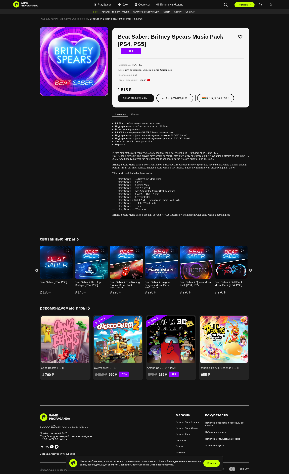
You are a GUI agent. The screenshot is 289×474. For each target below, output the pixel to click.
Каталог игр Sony (60, 18)
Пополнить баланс (171, 4)
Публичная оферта (215, 432)
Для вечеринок (80, 18)
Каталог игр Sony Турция (115, 11)
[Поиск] (225, 4)
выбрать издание (176, 98)
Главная (44, 18)
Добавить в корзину (135, 98)
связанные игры (57, 239)
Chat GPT (190, 11)
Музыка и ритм (151, 70)
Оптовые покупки (214, 445)
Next (250, 270)
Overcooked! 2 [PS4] (106, 368)
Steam (166, 11)
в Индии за (217, 98)
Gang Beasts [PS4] (52, 368)
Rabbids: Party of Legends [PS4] (219, 368)
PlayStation (105, 4)
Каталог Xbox (183, 434)
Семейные (166, 70)
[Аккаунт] (270, 5)
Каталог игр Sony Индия (146, 11)
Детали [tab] (135, 114)
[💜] (240, 36)
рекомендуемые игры (63, 308)
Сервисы (144, 4)
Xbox (125, 4)
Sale (95, 11)
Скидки (179, 446)
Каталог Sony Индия (187, 428)
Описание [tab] (120, 114)
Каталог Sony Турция (187, 422)
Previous (36, 270)
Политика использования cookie (222, 438)
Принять (211, 463)
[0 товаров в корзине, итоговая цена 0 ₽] (261, 4)
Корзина (180, 452)
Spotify (177, 11)
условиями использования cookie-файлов (149, 461)
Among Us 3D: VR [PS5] (161, 368)
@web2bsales (67, 453)
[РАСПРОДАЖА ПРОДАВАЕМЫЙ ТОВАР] (118, 339)
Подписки (243, 5)
